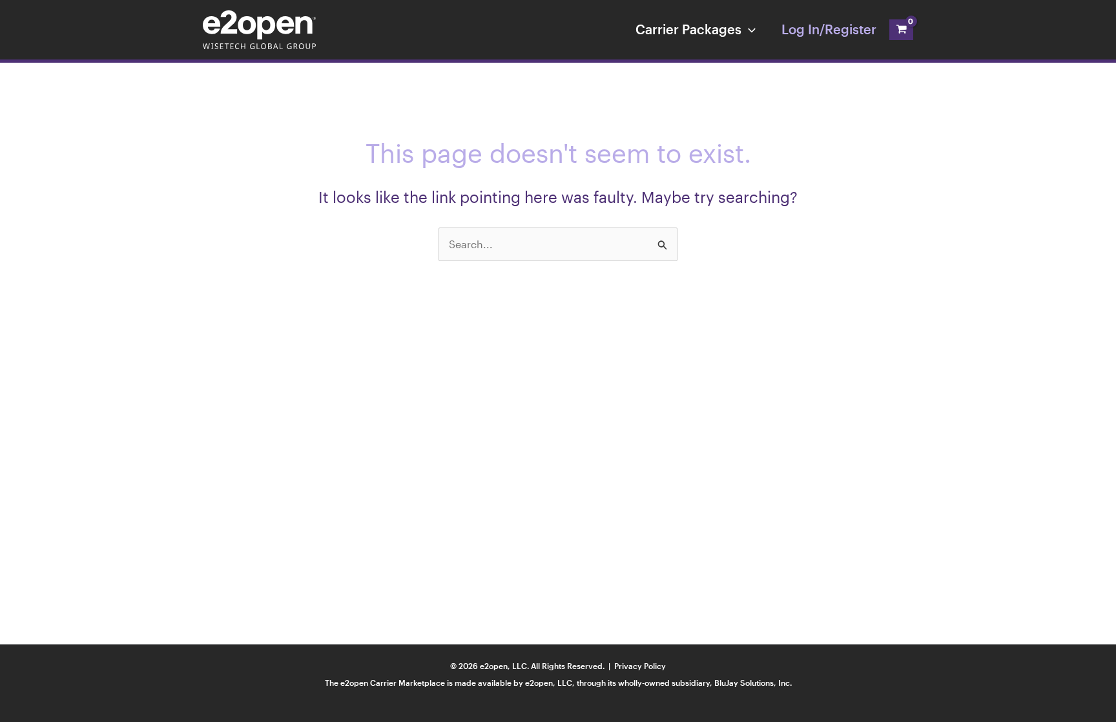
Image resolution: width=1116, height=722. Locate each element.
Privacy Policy (640, 665)
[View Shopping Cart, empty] (901, 29)
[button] (748, 29)
